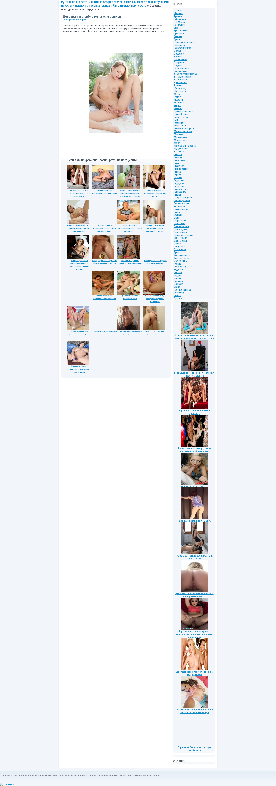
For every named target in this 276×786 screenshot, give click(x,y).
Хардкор (178, 275)
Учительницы (180, 260)
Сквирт (177, 217)
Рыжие (177, 212)
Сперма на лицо (181, 226)
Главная (178, 10)
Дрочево (178, 85)
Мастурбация (180, 137)
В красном (179, 53)
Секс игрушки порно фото (74, 19)
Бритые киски (181, 30)
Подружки (179, 183)
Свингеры (178, 214)
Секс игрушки (180, 229)
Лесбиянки (179, 122)
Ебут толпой (180, 91)
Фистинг (178, 272)
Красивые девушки (183, 111)
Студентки (179, 246)
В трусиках (179, 62)
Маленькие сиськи (183, 131)
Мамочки (178, 134)
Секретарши (180, 220)
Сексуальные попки (183, 235)
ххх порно (178, 284)
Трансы (177, 252)
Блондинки (179, 25)
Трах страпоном (182, 255)
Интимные (179, 102)
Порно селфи (180, 191)
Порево (177, 174)
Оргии (176, 163)
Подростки (179, 180)
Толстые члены (181, 258)
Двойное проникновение (185, 73)
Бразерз (178, 27)
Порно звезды (181, 189)
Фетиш (177, 263)
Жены (177, 94)
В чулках (178, 65)
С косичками (180, 249)
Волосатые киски (182, 48)
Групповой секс (181, 71)
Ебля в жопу (180, 88)
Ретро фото (179, 206)
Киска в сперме (181, 117)
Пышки (177, 194)
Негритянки (179, 160)
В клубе (178, 56)
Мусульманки (181, 148)
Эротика (178, 298)
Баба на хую (180, 19)
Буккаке (178, 39)
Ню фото (178, 157)
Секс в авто (179, 223)
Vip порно (178, 13)
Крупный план (181, 114)
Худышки (178, 281)
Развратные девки (183, 197)
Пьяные (177, 171)
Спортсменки (180, 240)
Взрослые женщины (184, 42)
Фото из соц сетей (183, 266)
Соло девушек (181, 237)
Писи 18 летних (181, 168)
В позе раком (180, 59)
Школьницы (179, 292)
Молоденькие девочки (185, 145)
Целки (177, 286)
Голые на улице (181, 68)
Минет (177, 142)
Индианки (178, 99)
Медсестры (179, 140)
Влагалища (179, 45)
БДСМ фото (179, 22)
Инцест (177, 105)
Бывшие (178, 36)
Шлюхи (177, 295)
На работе (179, 151)
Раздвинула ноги (182, 200)
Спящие (177, 243)
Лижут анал (180, 125)
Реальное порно (181, 203)
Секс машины (180, 232)
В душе (177, 50)
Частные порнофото (184, 289)
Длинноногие (180, 82)
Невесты (178, 154)
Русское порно (181, 209)
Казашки (178, 108)
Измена (177, 96)
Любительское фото (184, 128)
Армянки (178, 16)
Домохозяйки (180, 79)
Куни (176, 119)
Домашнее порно (182, 76)
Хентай (177, 278)
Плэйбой (178, 177)
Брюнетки (179, 33)
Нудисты (178, 269)
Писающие (179, 166)
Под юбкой (179, 186)
